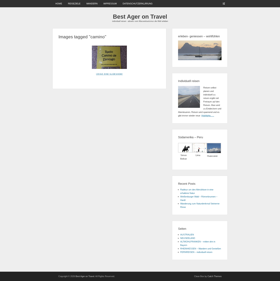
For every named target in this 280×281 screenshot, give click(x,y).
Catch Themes (215, 276)
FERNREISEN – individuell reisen (196, 252)
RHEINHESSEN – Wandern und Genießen (200, 248)
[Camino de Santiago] (109, 57)
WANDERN (92, 3)
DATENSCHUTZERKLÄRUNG (138, 3)
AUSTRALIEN (187, 234)
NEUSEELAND (187, 238)
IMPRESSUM (110, 3)
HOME (58, 3)
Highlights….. (207, 115)
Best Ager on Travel (140, 16)
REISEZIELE (74, 3)
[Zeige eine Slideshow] (109, 74)
